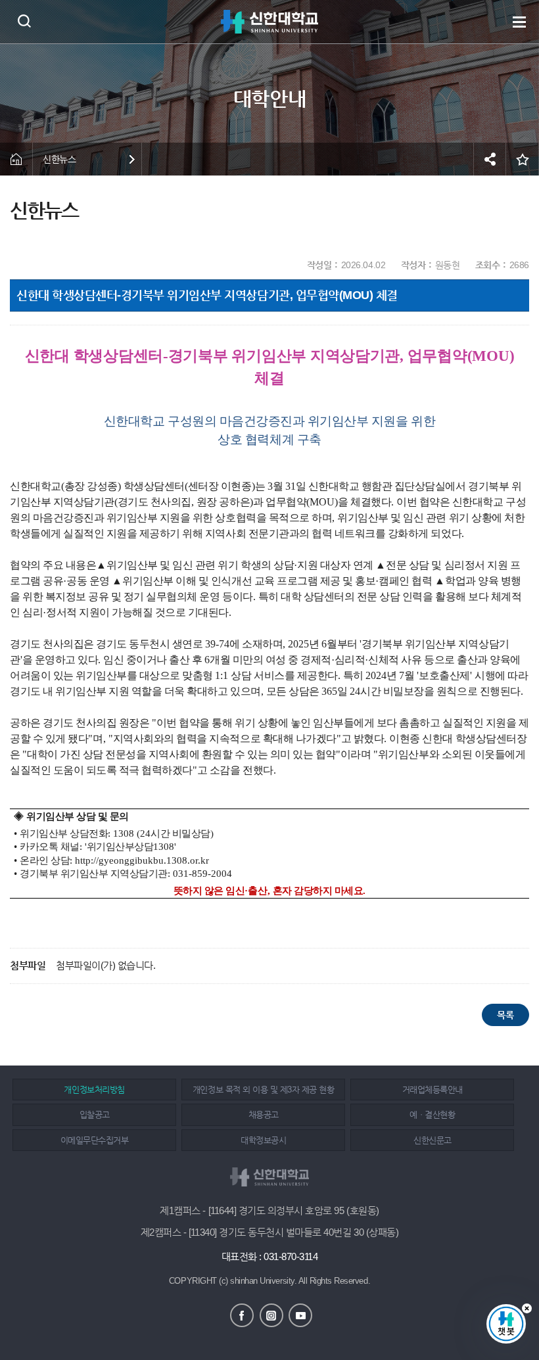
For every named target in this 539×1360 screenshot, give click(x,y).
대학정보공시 (263, 1140)
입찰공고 (95, 1114)
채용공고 (263, 1114)
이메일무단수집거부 (94, 1140)
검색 (24, 21)
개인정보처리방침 (94, 1089)
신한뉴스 (59, 159)
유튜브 (300, 1315)
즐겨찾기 (522, 159)
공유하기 (489, 159)
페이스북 (242, 1315)
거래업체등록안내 (432, 1089)
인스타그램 (271, 1315)
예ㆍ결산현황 (432, 1114)
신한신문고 (432, 1140)
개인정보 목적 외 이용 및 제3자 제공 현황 (263, 1089)
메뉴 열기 (519, 22)
